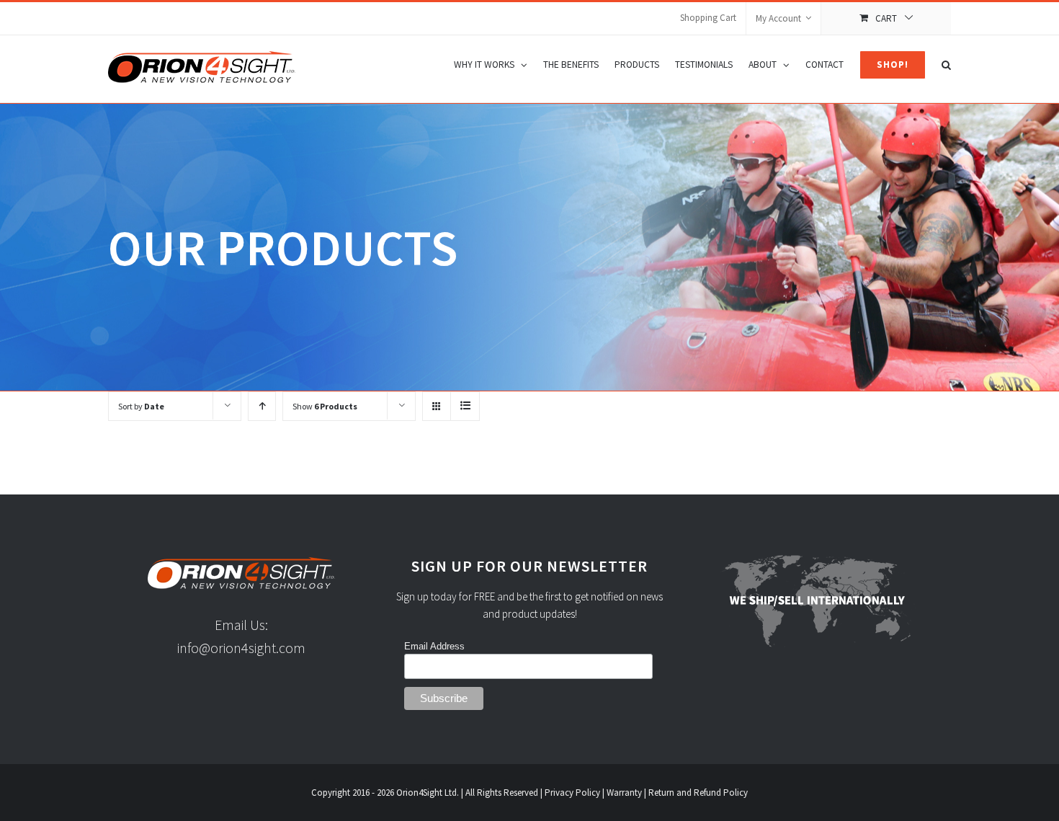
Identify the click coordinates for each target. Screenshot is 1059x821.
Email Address (434, 646)
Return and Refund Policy (698, 792)
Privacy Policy (572, 792)
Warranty (624, 792)
